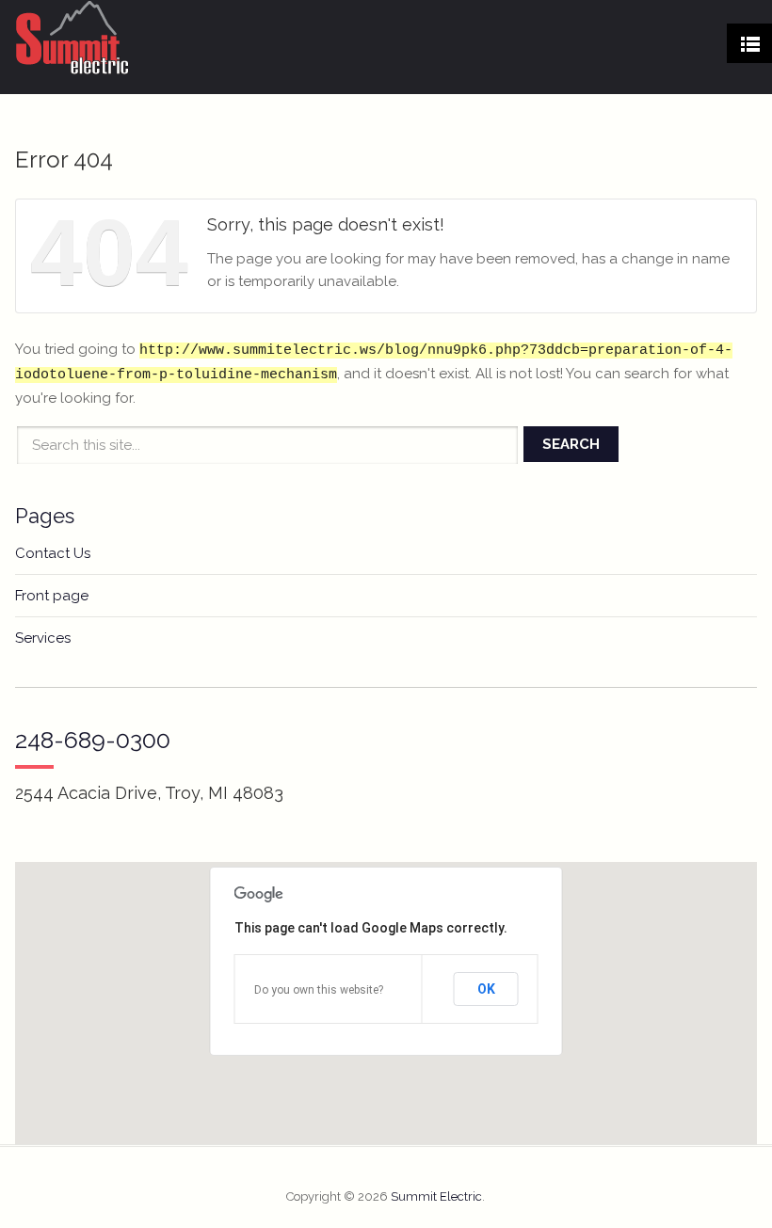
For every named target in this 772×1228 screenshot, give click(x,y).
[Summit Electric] (72, 37)
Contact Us (52, 553)
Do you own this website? (318, 990)
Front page (51, 595)
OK (486, 989)
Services (43, 638)
